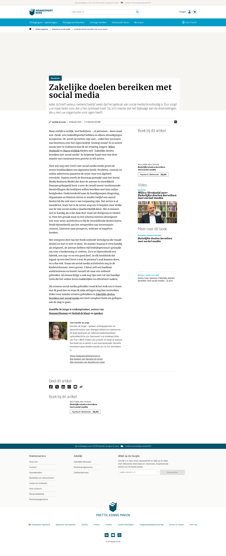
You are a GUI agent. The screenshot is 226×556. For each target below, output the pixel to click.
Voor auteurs (35, 488)
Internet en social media (61, 29)
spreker (98, 313)
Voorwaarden (35, 472)
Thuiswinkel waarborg (40, 525)
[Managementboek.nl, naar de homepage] (41, 15)
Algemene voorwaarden (66, 525)
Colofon (84, 525)
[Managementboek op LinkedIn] (107, 535)
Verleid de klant (81, 313)
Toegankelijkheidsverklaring (151, 525)
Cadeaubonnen (81, 472)
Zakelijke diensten (82, 462)
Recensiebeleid (36, 494)
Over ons (33, 462)
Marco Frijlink (71, 150)
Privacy (97, 525)
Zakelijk (78, 456)
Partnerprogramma (38, 499)
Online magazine (41, 29)
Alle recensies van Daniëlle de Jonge (87, 362)
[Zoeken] (137, 12)
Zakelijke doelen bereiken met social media (91, 29)
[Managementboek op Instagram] (119, 535)
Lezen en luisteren (38, 483)
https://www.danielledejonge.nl (85, 356)
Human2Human (58, 313)
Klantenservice (37, 456)
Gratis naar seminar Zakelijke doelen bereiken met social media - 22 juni (156, 279)
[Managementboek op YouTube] (113, 535)
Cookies (108, 525)
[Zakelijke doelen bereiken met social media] (147, 147)
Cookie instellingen (126, 525)
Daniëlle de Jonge (59, 122)
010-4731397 (191, 22)
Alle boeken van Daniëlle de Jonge (86, 359)
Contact (33, 467)
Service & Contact (176, 525)
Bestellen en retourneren (41, 478)
